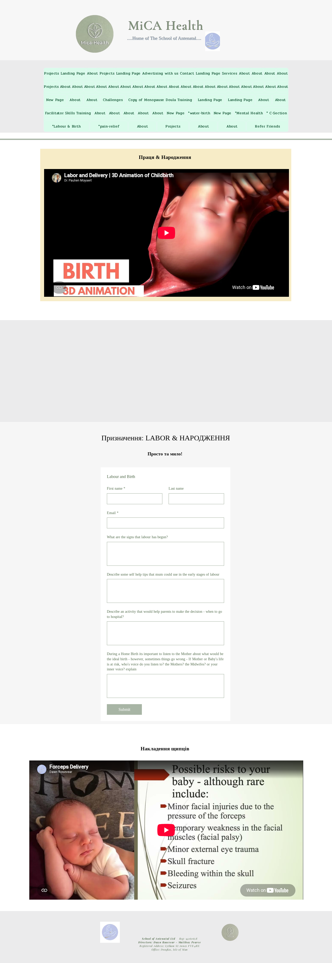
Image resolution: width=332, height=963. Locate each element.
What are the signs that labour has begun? (137, 537)
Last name (176, 488)
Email (113, 513)
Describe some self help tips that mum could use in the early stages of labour (163, 574)
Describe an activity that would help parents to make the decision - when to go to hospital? (164, 614)
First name (116, 488)
